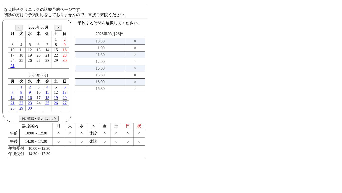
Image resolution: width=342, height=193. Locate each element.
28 (13, 108)
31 (13, 66)
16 (30, 97)
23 (30, 103)
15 (21, 97)
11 (47, 92)
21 (13, 103)
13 (65, 92)
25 (47, 103)
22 (21, 103)
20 (65, 97)
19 (56, 97)
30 (30, 108)
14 (13, 97)
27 (65, 103)
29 (21, 108)
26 (56, 103)
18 (47, 97)
